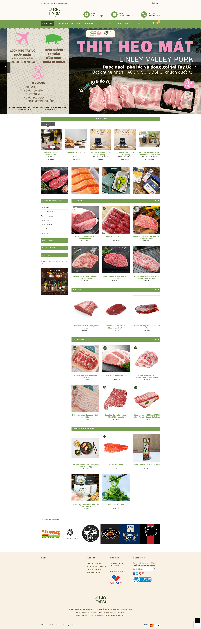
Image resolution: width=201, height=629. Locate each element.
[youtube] (143, 573)
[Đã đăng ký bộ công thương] (142, 577)
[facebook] (134, 573)
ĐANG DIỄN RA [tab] (48, 124)
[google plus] (140, 573)
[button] (5, 67)
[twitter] (137, 573)
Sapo (74, 625)
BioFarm (59, 625)
